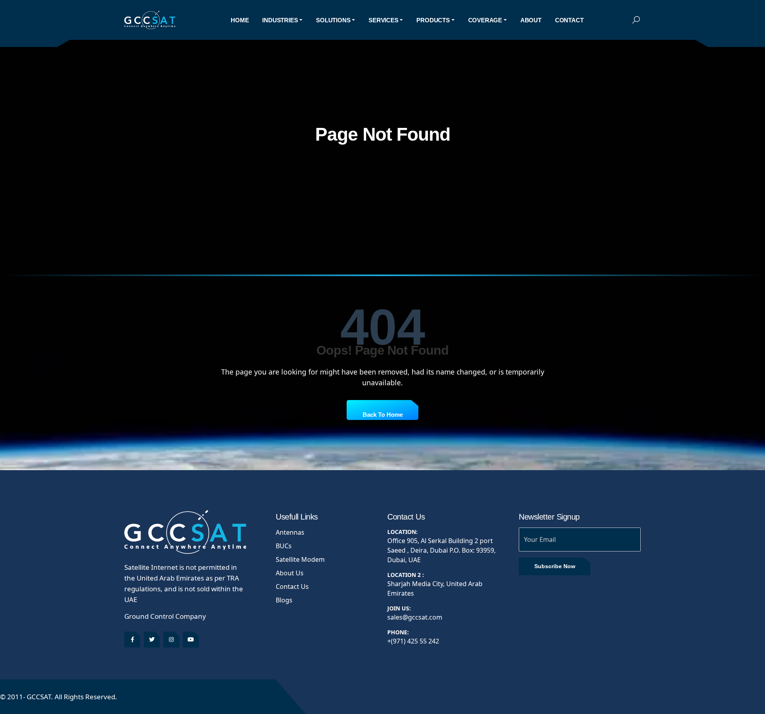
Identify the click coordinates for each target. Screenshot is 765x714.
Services (383, 20)
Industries (280, 20)
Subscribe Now (554, 566)
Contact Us (292, 586)
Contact (569, 20)
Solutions (333, 20)
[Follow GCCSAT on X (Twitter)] (152, 639)
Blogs (284, 600)
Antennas (290, 532)
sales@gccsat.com (414, 617)
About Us (290, 573)
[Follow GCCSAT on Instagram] (171, 639)
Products (432, 20)
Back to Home (383, 414)
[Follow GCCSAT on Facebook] (132, 639)
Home (240, 20)
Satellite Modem (300, 559)
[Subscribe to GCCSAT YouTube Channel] (191, 639)
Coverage (485, 20)
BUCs (284, 545)
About (530, 20)
